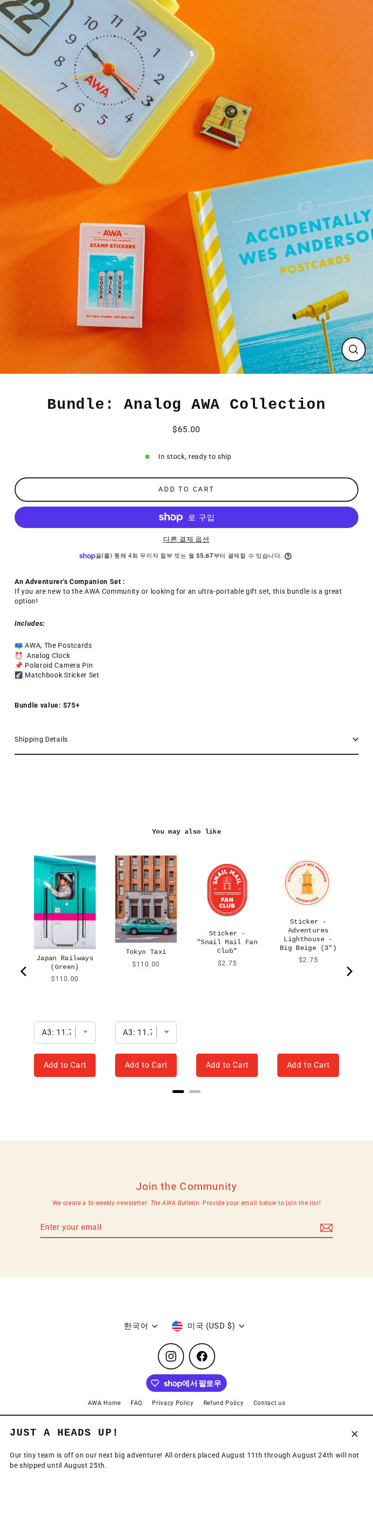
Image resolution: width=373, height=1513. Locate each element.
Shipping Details (41, 739)
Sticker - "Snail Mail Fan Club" (227, 942)
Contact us (270, 1403)
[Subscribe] (325, 1228)
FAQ (136, 1403)
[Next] (348, 971)
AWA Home (104, 1403)
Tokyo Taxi (146, 952)
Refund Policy (223, 1403)
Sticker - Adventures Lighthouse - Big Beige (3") (308, 935)
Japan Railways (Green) (64, 962)
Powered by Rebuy (186, 1104)
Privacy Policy (173, 1403)
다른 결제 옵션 (186, 539)
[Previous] (24, 971)
